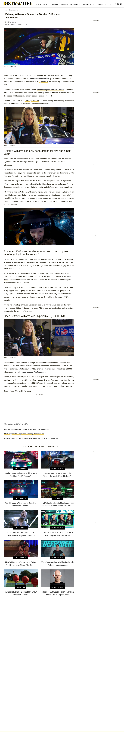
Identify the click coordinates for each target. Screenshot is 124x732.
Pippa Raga (11, 22)
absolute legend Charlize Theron (50, 90)
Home (6, 10)
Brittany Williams (32, 101)
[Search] (110, 3)
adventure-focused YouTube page (31, 372)
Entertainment (41, 4)
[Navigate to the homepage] (18, 3)
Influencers (75, 4)
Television (54, 4)
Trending (64, 4)
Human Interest (89, 4)
